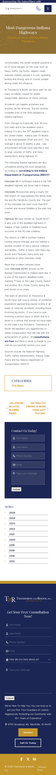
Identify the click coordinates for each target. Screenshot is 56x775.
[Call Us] (38, 8)
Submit (16, 489)
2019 (12, 545)
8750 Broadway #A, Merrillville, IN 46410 (29, 724)
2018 (12, 550)
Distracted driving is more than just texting (36, 408)
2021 (12, 534)
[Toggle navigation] (48, 8)
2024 (12, 518)
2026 (12, 512)
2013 (12, 561)
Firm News (18, 385)
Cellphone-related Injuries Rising (16, 408)
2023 (12, 523)
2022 (12, 528)
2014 (12, 555)
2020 (12, 539)
